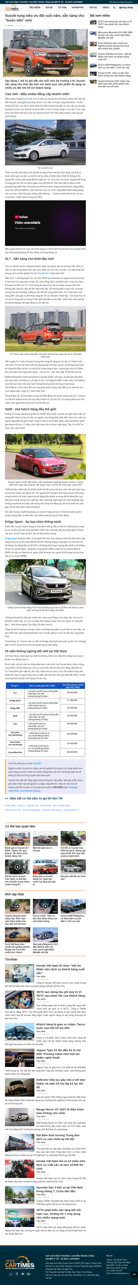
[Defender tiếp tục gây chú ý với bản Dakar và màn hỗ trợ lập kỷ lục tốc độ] (19, 1087)
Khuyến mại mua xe (52, 810)
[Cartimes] (11, 7)
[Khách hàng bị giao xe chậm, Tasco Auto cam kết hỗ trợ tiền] (19, 1032)
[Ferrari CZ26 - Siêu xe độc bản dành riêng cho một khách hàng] (93, 74)
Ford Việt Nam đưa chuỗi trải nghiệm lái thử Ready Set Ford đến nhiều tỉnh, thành (113, 46)
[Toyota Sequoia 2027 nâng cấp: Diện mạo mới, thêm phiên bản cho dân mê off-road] (93, 82)
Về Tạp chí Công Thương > (121, 2)
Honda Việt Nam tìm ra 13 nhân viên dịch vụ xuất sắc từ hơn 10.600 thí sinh (60, 1164)
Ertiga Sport (11, 538)
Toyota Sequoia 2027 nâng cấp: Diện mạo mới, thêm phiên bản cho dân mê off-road (114, 84)
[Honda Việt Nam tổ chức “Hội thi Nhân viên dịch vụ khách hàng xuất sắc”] (19, 973)
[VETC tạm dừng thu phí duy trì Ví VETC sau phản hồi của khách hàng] (19, 1000)
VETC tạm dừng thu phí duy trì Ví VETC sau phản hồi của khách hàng (60, 993)
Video (105, 7)
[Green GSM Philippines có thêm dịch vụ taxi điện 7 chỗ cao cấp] (73, 906)
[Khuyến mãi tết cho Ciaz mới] (73, 866)
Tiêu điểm (34, 7)
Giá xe (22, 805)
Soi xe (49, 7)
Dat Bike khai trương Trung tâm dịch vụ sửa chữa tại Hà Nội (58, 1137)
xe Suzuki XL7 (72, 810)
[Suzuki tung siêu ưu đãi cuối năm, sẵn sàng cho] (45, 53)
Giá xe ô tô (33, 805)
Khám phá (78, 7)
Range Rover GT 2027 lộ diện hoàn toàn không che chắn (60, 1111)
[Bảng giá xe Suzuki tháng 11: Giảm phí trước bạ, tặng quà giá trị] (45, 866)
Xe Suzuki (46, 805)
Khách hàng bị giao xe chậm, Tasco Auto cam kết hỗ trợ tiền (60, 1026)
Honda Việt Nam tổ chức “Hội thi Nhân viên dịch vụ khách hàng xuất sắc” (60, 969)
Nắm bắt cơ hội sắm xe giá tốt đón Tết (36, 798)
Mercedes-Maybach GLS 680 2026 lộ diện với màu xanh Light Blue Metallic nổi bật (115, 35)
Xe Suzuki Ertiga (32, 810)
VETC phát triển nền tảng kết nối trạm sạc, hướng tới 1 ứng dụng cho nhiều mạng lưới (58, 1213)
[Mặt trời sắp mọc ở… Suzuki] (45, 838)
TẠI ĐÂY (37, 763)
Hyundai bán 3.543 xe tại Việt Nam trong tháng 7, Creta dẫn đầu (59, 1189)
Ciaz (26, 99)
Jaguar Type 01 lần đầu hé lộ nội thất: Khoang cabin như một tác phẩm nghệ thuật (58, 1054)
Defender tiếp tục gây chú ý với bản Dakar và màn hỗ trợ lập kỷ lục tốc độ (60, 1083)
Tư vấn (62, 7)
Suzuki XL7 (44, 273)
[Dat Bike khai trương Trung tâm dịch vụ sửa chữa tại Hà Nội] (19, 1143)
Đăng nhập (127, 7)
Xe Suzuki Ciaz (13, 810)
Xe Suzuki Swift (61, 805)
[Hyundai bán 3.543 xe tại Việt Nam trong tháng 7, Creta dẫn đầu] (19, 1195)
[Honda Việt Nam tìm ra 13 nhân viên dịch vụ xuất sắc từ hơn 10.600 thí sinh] (19, 1169)
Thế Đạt (10, 25)
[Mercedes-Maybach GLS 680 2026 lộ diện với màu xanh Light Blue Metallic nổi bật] (93, 33)
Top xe (93, 7)
